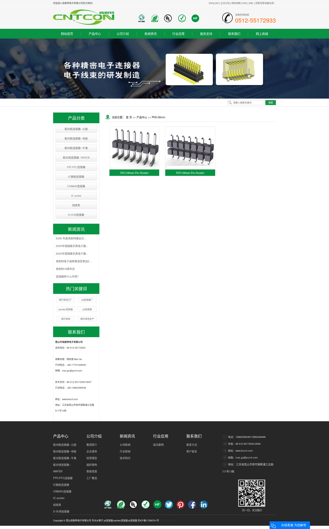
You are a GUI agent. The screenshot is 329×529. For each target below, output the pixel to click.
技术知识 (125, 458)
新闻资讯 (151, 33)
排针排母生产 (87, 318)
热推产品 (207, 527)
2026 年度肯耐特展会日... (71, 238)
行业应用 (178, 33)
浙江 (240, 527)
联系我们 (234, 33)
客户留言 (191, 451)
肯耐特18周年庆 (65, 269)
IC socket (76, 195)
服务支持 (206, 33)
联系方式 (191, 444)
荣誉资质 (91, 471)
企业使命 (91, 451)
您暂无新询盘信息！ (265, 3)
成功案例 (158, 444)
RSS (244, 3)
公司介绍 (123, 33)
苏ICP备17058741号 (148, 520)
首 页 (129, 117)
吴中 (245, 527)
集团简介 (91, 444)
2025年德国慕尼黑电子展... (72, 246)
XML (251, 3)
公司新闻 (125, 444)
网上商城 (262, 33)
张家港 (262, 527)
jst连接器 (87, 309)
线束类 (76, 205)
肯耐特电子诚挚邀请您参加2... (74, 261)
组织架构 (91, 464)
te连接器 (132, 520)
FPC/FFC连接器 (76, 167)
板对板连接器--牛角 (76, 148)
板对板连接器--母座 (76, 138)
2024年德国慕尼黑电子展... (72, 253)
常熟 (256, 527)
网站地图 (236, 3)
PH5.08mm (158, 117)
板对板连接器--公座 (76, 129)
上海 (235, 527)
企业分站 (225, 3)
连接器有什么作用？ (68, 276)
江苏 (230, 527)
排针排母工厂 (66, 299)
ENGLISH (214, 3)
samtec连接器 (65, 309)
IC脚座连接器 (76, 176)
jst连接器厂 (87, 299)
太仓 (250, 527)
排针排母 (65, 318)
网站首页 (67, 33)
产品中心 (95, 33)
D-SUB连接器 (76, 214)
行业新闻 (125, 451)
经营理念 (91, 458)
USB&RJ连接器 (76, 186)
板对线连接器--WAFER (76, 157)
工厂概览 (91, 478)
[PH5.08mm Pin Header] (134, 147)
